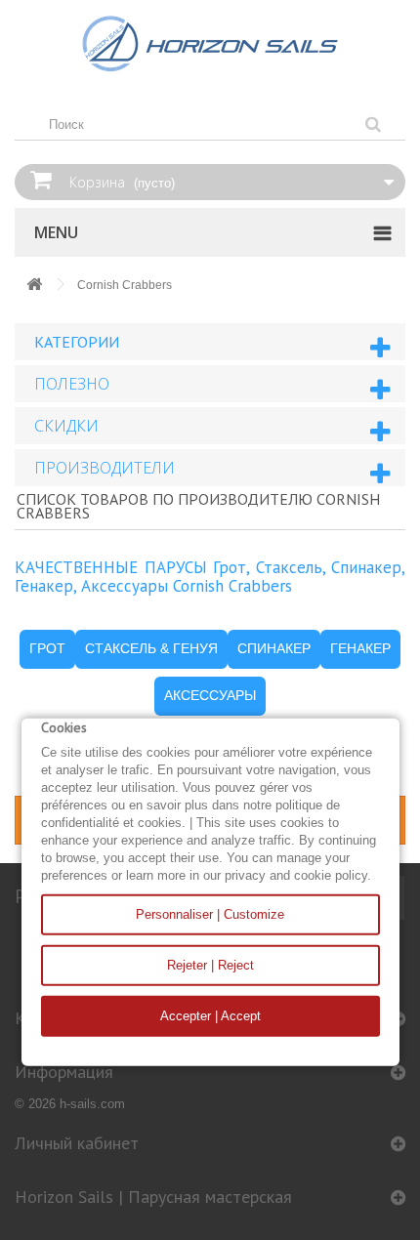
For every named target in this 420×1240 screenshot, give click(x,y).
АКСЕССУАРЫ (210, 695)
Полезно (71, 383)
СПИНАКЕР (274, 648)
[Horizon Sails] (210, 44)
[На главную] (34, 285)
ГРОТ (47, 648)
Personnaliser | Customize (210, 914)
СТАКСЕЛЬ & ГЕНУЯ (151, 648)
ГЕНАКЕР (360, 648)
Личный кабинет (77, 1143)
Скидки (66, 425)
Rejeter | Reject (210, 965)
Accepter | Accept (210, 1016)
